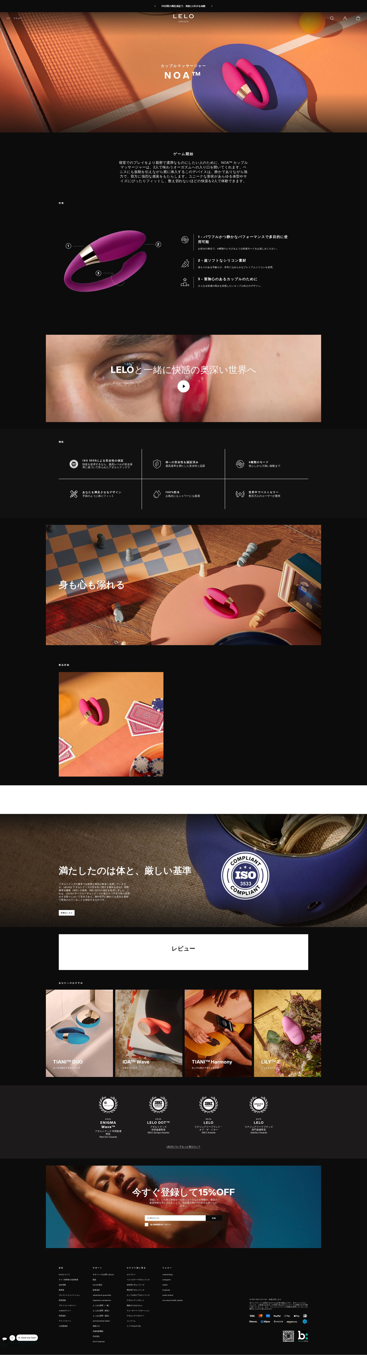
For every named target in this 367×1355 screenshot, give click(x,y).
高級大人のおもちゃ (134, 1305)
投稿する (96, 1326)
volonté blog (167, 1275)
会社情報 (62, 1285)
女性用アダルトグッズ (135, 1285)
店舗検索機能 (98, 1331)
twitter (165, 1285)
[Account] (345, 18)
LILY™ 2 (270, 1061)
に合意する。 (161, 1224)
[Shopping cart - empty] (358, 18)
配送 (94, 1280)
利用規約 (62, 1316)
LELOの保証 (97, 1285)
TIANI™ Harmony (212, 1061)
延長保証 (96, 1290)
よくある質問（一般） (101, 1305)
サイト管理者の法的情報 (68, 1280)
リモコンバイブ (129, 1068)
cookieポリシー (65, 1311)
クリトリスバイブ (269, 1068)
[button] (155, 6)
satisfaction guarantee (102, 1295)
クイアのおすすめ (134, 1326)
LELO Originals (99, 1342)
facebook (166, 1290)
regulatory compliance (102, 1300)
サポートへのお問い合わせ (103, 1275)
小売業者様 (63, 1326)
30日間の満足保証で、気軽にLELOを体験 (183, 6)
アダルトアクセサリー (135, 1316)
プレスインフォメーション (69, 1295)
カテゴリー (131, 1275)
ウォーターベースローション (138, 1311)
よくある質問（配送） (101, 1311)
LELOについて (64, 1275)
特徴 (68, 138)
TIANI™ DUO (68, 1061)
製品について (58, 138)
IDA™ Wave (135, 1061)
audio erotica (167, 1295)
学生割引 (96, 1336)
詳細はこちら (67, 913)
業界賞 (61, 1290)
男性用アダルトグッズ (135, 1290)
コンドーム (131, 1321)
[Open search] (332, 18)
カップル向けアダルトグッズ (66, 1068)
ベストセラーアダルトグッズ (138, 1280)
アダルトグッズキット (135, 1300)
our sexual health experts (172, 1300)
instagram (166, 1280)
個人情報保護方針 (156, 1224)
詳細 (79, 1075)
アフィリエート (65, 1321)
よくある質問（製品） (101, 1316)
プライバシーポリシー (67, 1305)
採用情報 (62, 1300)
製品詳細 (77, 138)
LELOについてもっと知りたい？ (184, 1146)
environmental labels (101, 1321)
